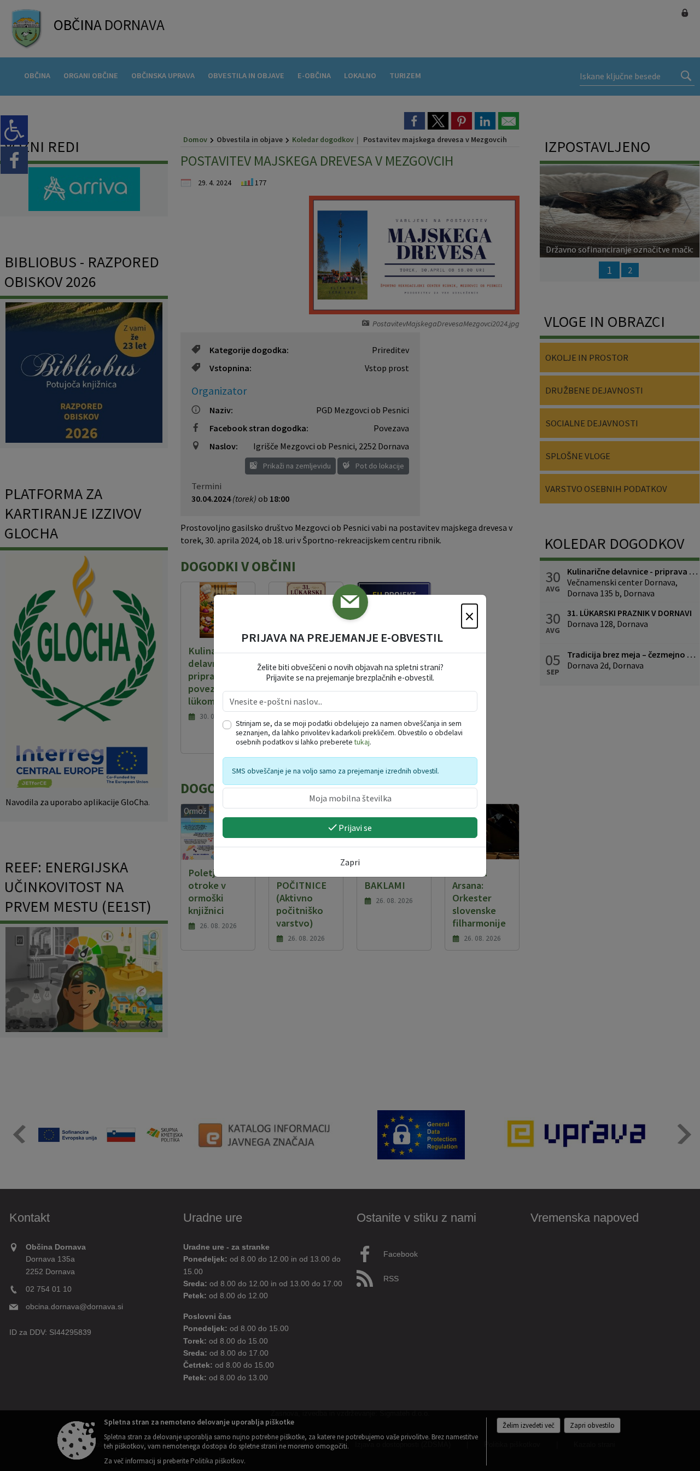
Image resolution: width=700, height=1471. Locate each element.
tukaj (362, 742)
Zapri (350, 862)
